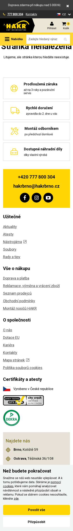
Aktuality (10, 227)
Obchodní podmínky (19, 301)
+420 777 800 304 (36, 177)
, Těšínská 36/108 (34, 458)
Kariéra (8, 345)
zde (16, 498)
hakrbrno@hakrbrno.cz (36, 186)
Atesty (8, 234)
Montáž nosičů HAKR (20, 308)
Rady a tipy (11, 257)
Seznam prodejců (17, 293)
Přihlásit (51, 28)
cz (64, 14)
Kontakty (31, 14)
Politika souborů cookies (22, 368)
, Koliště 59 (26, 449)
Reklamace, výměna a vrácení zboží (31, 286)
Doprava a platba (16, 278)
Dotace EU (11, 337)
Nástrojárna (12, 242)
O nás (7, 330)
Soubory (9, 249)
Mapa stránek (14, 360)
